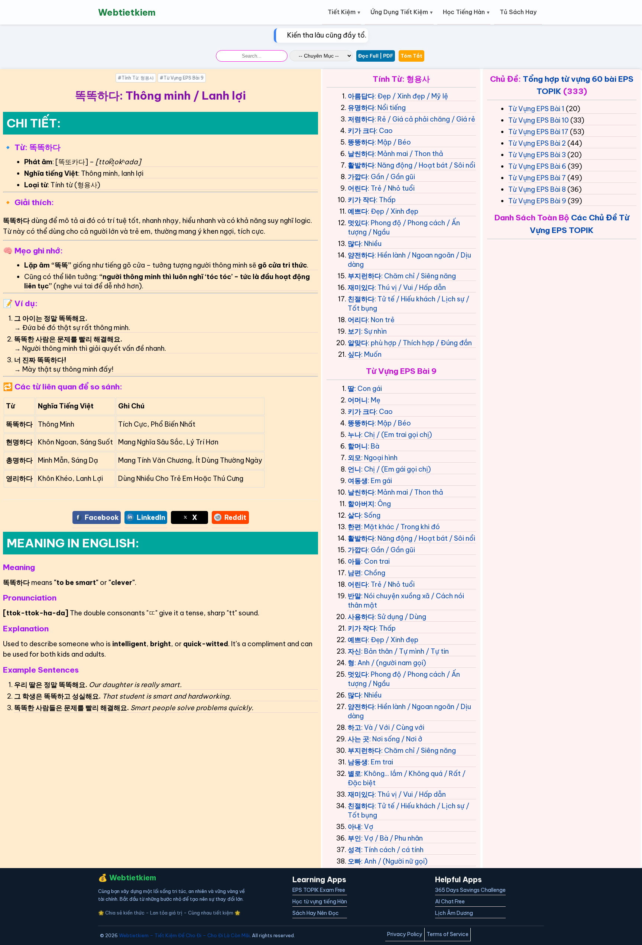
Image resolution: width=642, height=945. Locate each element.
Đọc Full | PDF (375, 56)
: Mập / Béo (392, 142)
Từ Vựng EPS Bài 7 (537, 178)
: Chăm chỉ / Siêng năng (418, 276)
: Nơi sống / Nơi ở (395, 739)
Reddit (235, 517)
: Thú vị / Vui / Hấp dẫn (410, 287)
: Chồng (373, 573)
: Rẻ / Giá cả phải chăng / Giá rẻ (424, 119)
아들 (354, 561)
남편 (354, 573)
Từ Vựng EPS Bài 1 (536, 108)
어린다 (358, 188)
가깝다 (358, 176)
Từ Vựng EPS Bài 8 (537, 189)
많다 (354, 243)
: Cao (384, 130)
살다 (354, 515)
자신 (354, 651)
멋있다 (358, 223)
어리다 (358, 319)
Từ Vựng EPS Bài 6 (537, 166)
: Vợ (367, 826)
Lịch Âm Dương (454, 913)
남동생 (358, 762)
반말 (354, 596)
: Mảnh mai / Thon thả (408, 153)
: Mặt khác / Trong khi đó (400, 526)
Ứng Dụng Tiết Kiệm (399, 12)
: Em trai (380, 762)
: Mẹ (374, 400)
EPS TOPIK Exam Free (318, 890)
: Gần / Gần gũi (391, 176)
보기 (354, 331)
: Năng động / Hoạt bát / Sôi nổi (424, 165)
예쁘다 (358, 211)
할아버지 (361, 503)
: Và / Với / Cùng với (392, 727)
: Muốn (371, 354)
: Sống (370, 515)
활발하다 (361, 165)
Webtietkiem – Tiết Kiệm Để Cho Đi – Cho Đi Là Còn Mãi (184, 935)
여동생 (358, 480)
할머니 (358, 446)
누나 (354, 434)
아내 (354, 826)
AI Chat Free (450, 901)
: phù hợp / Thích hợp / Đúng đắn (420, 343)
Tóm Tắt (411, 56)
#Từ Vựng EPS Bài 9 (182, 78)
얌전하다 (361, 255)
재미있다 (361, 287)
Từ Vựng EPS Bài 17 (538, 131)
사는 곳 (358, 739)
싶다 (354, 354)
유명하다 (361, 107)
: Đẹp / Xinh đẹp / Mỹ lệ (411, 96)
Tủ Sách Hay (518, 12)
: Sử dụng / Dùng (400, 616)
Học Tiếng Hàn (464, 12)
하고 (354, 727)
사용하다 (361, 616)
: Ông (382, 503)
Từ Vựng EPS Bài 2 (537, 143)
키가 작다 (362, 199)
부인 (354, 838)
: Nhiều (371, 243)
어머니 (358, 400)
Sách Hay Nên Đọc (315, 913)
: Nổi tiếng (390, 107)
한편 (354, 526)
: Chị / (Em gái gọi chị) (396, 469)
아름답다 (361, 96)
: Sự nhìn (374, 331)
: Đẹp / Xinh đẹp (393, 211)
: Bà (373, 446)
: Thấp (386, 199)
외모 (354, 457)
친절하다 (361, 299)
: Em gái (380, 480)
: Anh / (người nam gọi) (390, 662)
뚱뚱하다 (361, 142)
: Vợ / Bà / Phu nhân (392, 838)
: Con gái (368, 388)
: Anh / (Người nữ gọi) (394, 861)
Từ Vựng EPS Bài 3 (537, 155)
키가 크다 (362, 130)
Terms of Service (447, 934)
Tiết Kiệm (342, 12)
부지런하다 (364, 276)
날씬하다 (361, 153)
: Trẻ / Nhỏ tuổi (391, 188)
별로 (354, 773)
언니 (354, 469)
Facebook (102, 517)
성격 (354, 849)
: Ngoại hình (379, 457)
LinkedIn (151, 517)
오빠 (354, 861)
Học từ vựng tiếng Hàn (319, 901)
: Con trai (375, 561)
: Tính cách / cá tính (392, 849)
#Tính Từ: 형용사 (136, 78)
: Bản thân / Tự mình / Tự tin (405, 651)
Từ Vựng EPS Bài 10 (538, 120)
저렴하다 (361, 119)
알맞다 (358, 343)
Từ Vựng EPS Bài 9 (537, 201)
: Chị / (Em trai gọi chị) (396, 434)
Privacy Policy (404, 934)
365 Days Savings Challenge (470, 890)
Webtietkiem (127, 12)
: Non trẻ (381, 319)
